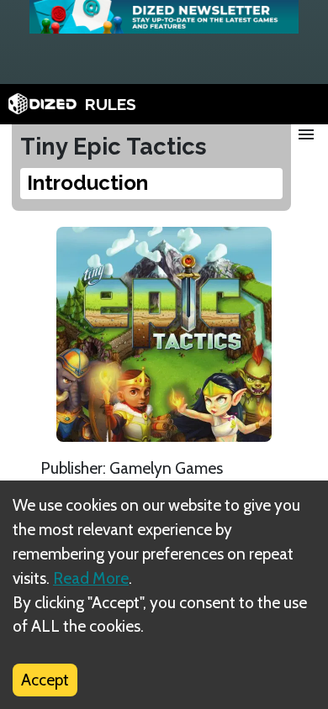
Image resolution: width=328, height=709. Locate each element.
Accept (45, 680)
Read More (91, 578)
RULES (110, 104)
